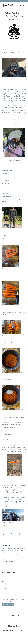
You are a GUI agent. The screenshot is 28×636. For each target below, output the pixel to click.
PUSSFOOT (10, 630)
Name (3, 575)
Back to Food (15, 615)
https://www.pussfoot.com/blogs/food (14, 164)
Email (3, 581)
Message (4, 588)
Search (14, 621)
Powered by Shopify (20, 630)
